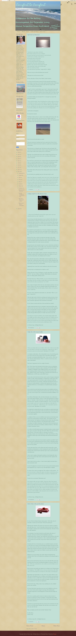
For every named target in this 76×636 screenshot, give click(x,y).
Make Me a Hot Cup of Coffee (35, 332)
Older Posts (56, 626)
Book (27, 32)
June (20, 179)
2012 (19, 169)
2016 (19, 163)
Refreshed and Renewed (33, 34)
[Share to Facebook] (38, 189)
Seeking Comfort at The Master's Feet (36, 193)
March (20, 186)
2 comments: (31, 621)
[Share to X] (37, 189)
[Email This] (35, 189)
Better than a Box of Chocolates (35, 504)
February (21, 188)
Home (18, 32)
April (20, 183)
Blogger (54, 634)
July (20, 177)
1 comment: (30, 189)
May (20, 181)
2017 (19, 160)
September (21, 173)
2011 (19, 171)
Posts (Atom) (34, 628)
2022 (19, 152)
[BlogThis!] (36, 189)
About (23, 32)
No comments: (31, 327)
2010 (19, 208)
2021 (19, 154)
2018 (19, 158)
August (20, 175)
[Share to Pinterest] (38, 189)
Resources (42, 32)
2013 (19, 167)
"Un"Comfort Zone (34, 32)
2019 (19, 156)
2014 (19, 165)
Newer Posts (29, 626)
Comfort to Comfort (30, 5)
